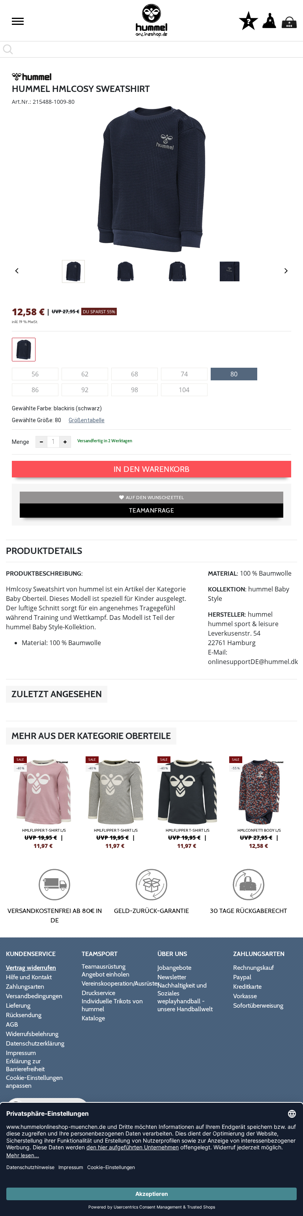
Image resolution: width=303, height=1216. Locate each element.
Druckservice (98, 993)
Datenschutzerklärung (35, 1043)
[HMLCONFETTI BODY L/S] (259, 801)
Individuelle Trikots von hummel (112, 1005)
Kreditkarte (247, 986)
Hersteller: (227, 614)
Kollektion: (227, 589)
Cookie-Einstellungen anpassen (34, 1081)
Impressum (21, 1053)
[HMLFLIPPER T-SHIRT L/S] (44, 801)
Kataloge (93, 1018)
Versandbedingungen (34, 996)
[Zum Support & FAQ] (248, 20)
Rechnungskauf (253, 967)
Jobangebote (174, 967)
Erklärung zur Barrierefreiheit (25, 1065)
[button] (18, 21)
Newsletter (171, 977)
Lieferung (18, 1005)
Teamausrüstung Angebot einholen (105, 970)
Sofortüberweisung (258, 1005)
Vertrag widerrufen (31, 967)
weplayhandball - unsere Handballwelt (185, 1005)
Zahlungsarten (25, 986)
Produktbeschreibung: (44, 573)
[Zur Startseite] (151, 20)
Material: (223, 573)
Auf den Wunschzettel (155, 497)
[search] (151, 49)
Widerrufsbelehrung (32, 1034)
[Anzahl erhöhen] (65, 442)
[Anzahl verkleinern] (41, 442)
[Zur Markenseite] (31, 78)
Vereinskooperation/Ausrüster (120, 983)
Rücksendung (23, 1015)
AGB (12, 1024)
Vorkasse (245, 996)
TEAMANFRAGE (151, 510)
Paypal (242, 977)
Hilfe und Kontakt (29, 977)
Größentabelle (87, 420)
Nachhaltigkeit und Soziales (182, 989)
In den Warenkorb (152, 469)
